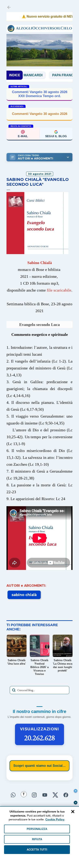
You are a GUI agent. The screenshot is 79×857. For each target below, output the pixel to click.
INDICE (14, 75)
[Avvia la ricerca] (14, 690)
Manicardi (24, 75)
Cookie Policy (54, 819)
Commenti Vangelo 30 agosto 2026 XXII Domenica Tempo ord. (39, 94)
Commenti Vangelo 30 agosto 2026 (39, 114)
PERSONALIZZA (37, 828)
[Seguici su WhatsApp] (13, 795)
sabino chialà (24, 595)
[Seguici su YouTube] (45, 795)
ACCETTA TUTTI (37, 849)
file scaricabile (59, 290)
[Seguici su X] (55, 795)
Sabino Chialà (39, 262)
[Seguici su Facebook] (66, 795)
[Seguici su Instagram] (34, 795)
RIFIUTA (37, 839)
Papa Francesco (59, 75)
